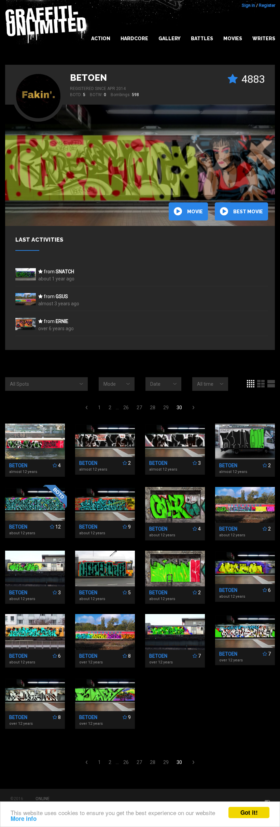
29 (166, 407)
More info (24, 818)
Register (267, 5)
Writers (263, 38)
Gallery (169, 38)
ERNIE (62, 321)
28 (152, 407)
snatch (65, 271)
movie (195, 211)
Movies (232, 38)
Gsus (62, 296)
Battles (202, 38)
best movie (248, 211)
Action (100, 38)
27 (139, 407)
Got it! (249, 812)
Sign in (248, 5)
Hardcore (134, 38)
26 (126, 407)
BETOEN (88, 78)
